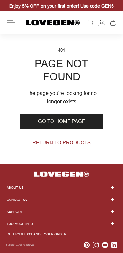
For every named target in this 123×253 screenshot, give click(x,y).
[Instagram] (96, 245)
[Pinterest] (87, 245)
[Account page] (101, 22)
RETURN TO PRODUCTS (61, 142)
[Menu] (11, 22)
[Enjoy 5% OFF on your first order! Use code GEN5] (61, 6)
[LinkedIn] (114, 245)
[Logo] (53, 22)
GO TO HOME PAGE (61, 121)
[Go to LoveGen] (61, 172)
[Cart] (112, 22)
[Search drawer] (90, 22)
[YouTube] (105, 245)
